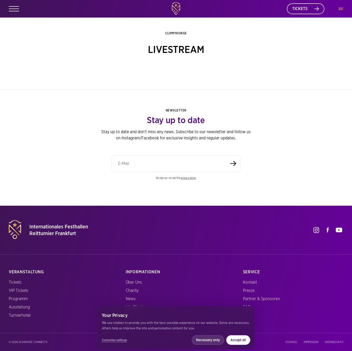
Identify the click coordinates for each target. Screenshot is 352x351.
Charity (132, 290)
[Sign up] (233, 163)
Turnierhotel (20, 315)
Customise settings (114, 340)
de (341, 9)
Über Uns (134, 282)
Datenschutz (334, 342)
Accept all (238, 340)
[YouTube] (339, 230)
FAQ (246, 307)
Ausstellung (19, 307)
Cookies (291, 342)
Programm (18, 298)
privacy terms (188, 177)
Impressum (311, 342)
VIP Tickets (18, 290)
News (131, 298)
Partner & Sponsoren (261, 298)
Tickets (15, 282)
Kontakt (250, 282)
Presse (249, 290)
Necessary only (208, 340)
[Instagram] (316, 230)
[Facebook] (328, 230)
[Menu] (14, 8)
